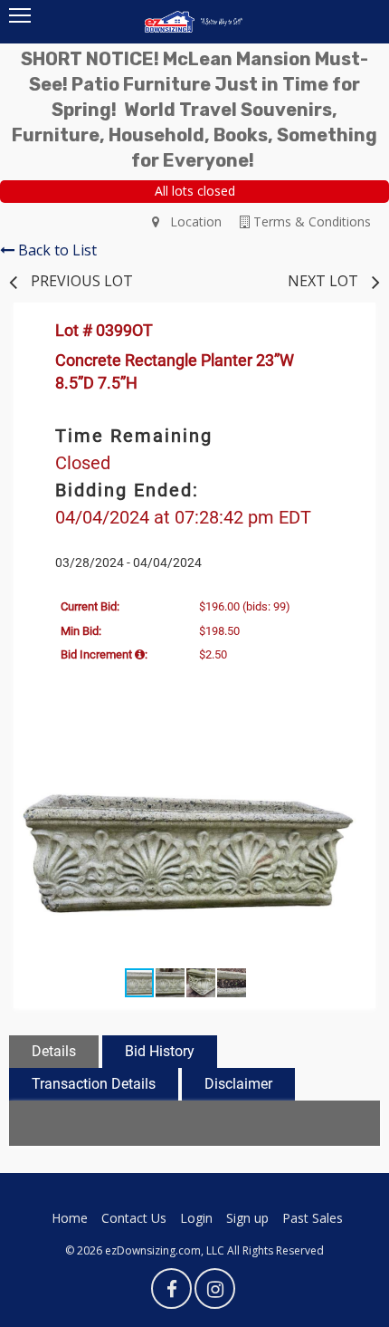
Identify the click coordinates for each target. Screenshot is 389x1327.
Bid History (159, 1051)
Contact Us (133, 1217)
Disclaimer (238, 1083)
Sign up (247, 1217)
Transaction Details (94, 1083)
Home (70, 1217)
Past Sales (312, 1217)
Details (54, 1051)
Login (196, 1217)
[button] (341, 753)
